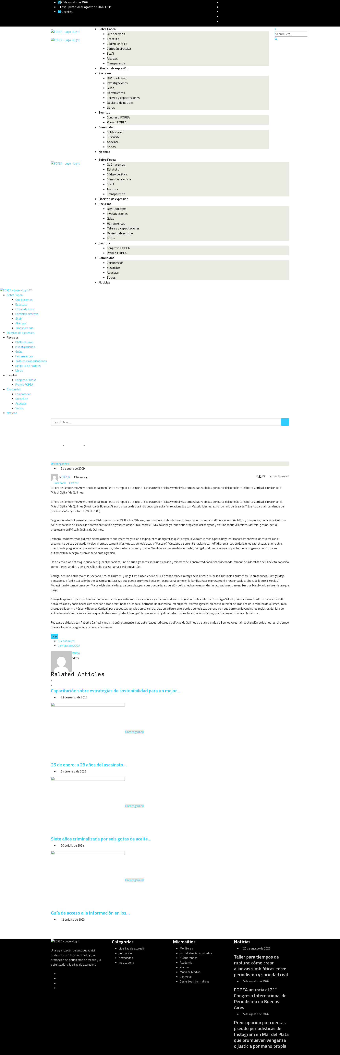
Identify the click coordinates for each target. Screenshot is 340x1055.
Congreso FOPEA (118, 117)
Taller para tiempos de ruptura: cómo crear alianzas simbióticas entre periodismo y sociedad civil (261, 965)
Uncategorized (73, 445)
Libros (111, 107)
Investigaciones (117, 83)
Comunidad (107, 127)
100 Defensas (189, 958)
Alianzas (112, 58)
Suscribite (113, 137)
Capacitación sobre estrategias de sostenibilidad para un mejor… (115, 690)
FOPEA (76, 653)
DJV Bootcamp (117, 78)
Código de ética (117, 43)
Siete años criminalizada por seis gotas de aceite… (101, 838)
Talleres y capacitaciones (123, 97)
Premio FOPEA (117, 122)
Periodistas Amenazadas (196, 953)
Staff (110, 53)
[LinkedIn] (80, 483)
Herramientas (116, 92)
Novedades (126, 958)
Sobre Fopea (107, 29)
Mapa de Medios (190, 972)
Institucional (127, 962)
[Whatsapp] (82, 483)
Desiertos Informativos (195, 981)
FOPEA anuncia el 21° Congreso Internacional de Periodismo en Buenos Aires (260, 998)
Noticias (104, 151)
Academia (186, 962)
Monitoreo (186, 948)
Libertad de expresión (113, 68)
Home (58, 445)
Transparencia (116, 63)
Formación (125, 953)
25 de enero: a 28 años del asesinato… (89, 764)
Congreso (186, 976)
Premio (184, 967)
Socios (111, 146)
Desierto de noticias (120, 102)
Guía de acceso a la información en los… (90, 912)
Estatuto (113, 38)
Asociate (113, 141)
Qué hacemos (116, 33)
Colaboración (115, 132)
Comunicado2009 (68, 645)
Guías (110, 87)
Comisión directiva (119, 48)
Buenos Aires (66, 641)
